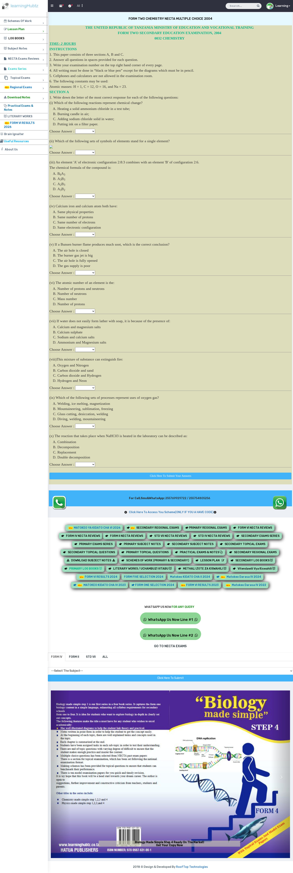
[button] (60, 774)
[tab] (56, 657)
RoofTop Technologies (192, 867)
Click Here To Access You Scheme (170, 512)
